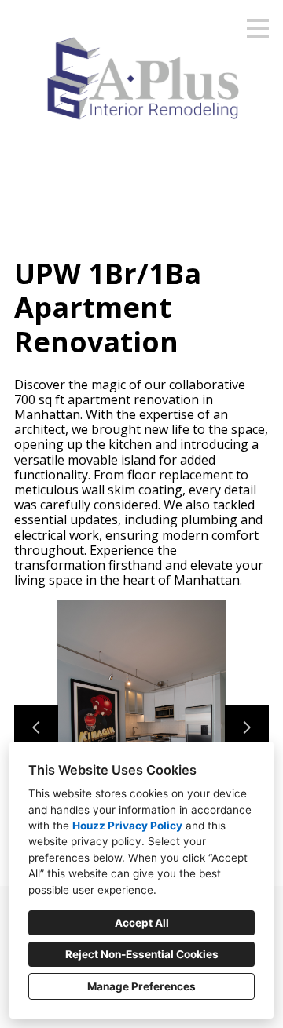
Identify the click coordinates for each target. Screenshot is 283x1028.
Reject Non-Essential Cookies (142, 954)
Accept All (142, 923)
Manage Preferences (141, 986)
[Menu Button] (258, 28)
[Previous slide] (36, 727)
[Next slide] (247, 727)
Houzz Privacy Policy (127, 825)
